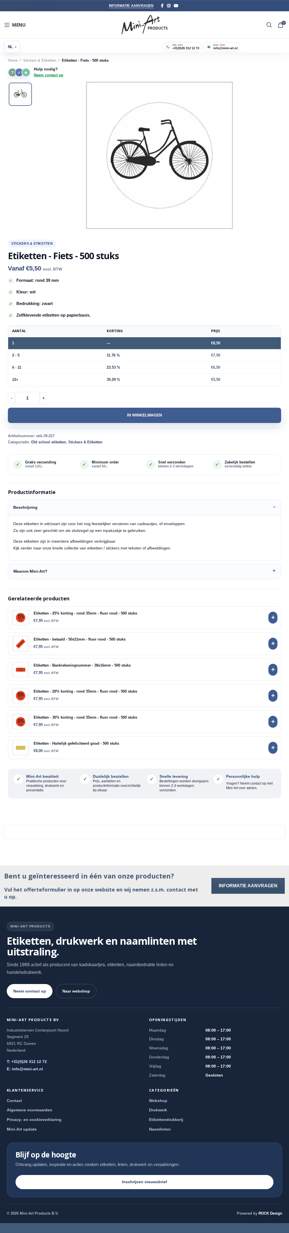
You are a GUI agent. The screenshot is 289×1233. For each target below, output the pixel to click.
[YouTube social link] (176, 6)
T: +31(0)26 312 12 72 (27, 1061)
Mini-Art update (22, 1129)
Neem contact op (48, 75)
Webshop (158, 1100)
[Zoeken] (269, 25)
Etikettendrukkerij (166, 1119)
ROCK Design (270, 1213)
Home (12, 60)
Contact (14, 1100)
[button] (159, 155)
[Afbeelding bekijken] (20, 94)
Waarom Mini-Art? (30, 571)
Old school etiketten (48, 442)
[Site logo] (144, 24)
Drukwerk (158, 1110)
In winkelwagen (144, 415)
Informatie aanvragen (131, 6)
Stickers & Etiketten (39, 60)
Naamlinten (160, 1129)
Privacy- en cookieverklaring (34, 1119)
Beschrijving (25, 507)
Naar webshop (76, 991)
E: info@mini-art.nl (25, 1069)
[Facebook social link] (162, 6)
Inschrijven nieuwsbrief (144, 1182)
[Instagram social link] (168, 6)
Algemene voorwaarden (29, 1110)
